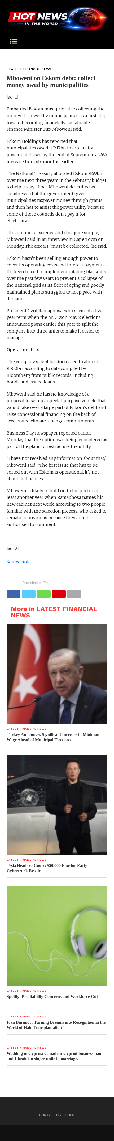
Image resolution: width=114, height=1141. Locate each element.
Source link (18, 561)
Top (108, 1133)
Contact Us (50, 1115)
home (70, 1115)
